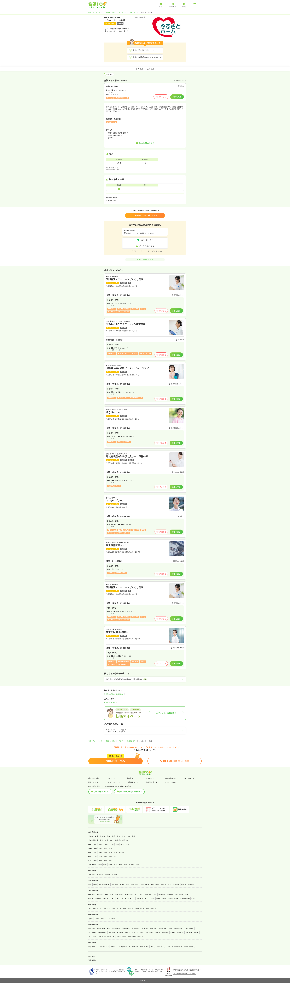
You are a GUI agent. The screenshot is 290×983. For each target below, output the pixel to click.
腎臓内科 (153, 928)
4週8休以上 (104, 947)
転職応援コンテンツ (134, 782)
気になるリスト (190, 778)
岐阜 (100, 848)
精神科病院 (129, 894)
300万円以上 (93, 908)
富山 (106, 840)
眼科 (142, 932)
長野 (127, 840)
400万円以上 (105, 908)
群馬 (127, 844)
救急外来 (114, 884)
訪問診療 (176, 884)
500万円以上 (116, 908)
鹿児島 (131, 864)
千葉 (112, 844)
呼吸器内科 (116, 928)
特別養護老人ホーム (182, 894)
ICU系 (122, 884)
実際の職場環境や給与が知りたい (147, 57)
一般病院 (91, 894)
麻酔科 (196, 932)
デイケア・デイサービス (126, 898)
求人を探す (150, 778)
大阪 (95, 852)
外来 (95, 884)
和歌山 (121, 852)
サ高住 (152, 898)
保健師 (107, 874)
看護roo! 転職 (110, 12)
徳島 (95, 860)
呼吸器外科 (178, 928)
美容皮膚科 (101, 928)
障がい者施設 (161, 898)
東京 (95, 844)
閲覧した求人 (93, 782)
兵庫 (105, 852)
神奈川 (101, 844)
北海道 (102, 836)
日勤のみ (104, 919)
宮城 (118, 836)
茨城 (117, 844)
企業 (193, 898)
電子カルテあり (189, 947)
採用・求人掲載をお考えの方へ (130, 792)
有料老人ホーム (109, 898)
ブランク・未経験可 (174, 947)
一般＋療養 (109, 894)
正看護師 (91, 874)
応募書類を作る (170, 778)
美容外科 (91, 928)
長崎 (110, 864)
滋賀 (110, 852)
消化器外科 (92, 932)
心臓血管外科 (189, 928)
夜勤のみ (112, 919)
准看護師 (100, 874)
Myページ (111, 778)
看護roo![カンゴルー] (95, 12)
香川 (100, 860)
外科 (170, 928)
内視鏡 (183, 884)
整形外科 (111, 932)
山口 (115, 856)
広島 (95, 856)
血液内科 (145, 928)
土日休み (114, 947)
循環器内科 (136, 928)
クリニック (139, 894)
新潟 (101, 840)
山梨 (122, 840)
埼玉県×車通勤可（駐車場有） (114, 694)
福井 (117, 840)
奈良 (115, 852)
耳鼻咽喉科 (149, 932)
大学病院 (100, 894)
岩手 (113, 836)
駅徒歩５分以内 (124, 947)
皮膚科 (157, 932)
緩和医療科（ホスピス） (137, 937)
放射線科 (188, 932)
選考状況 (130, 778)
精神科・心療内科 (177, 932)
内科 (108, 928)
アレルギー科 (121, 937)
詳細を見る (177, 97)
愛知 (95, 848)
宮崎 (125, 864)
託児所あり (161, 947)
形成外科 (120, 932)
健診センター (173, 898)
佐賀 (105, 864)
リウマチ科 (92, 937)
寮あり (152, 947)
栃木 (122, 844)
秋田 (123, 836)
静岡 (105, 848)
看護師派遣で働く (152, 782)
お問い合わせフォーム (101, 792)
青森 (108, 836)
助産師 (114, 874)
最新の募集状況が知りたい (144, 50)
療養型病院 (119, 894)
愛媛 (105, 860)
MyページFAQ (170, 782)
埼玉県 (121, 12)
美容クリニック (151, 894)
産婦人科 (135, 932)
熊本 (115, 864)
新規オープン (93, 947)
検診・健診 (155, 884)
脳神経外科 (102, 932)
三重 (110, 848)
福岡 (100, 864)
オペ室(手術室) (104, 884)
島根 (110, 856)
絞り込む (110, 74)
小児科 (127, 932)
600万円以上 (128, 908)
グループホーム (142, 898)
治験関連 (191, 884)
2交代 (90, 919)
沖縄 (137, 864)
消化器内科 (126, 928)
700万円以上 (139, 908)
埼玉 (107, 844)
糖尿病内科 (163, 928)
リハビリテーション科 (106, 937)
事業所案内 (92, 960)
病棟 (90, 884)
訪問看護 (134, 884)
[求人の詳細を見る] (145, 295)
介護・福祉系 (145, 884)
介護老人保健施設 (95, 898)
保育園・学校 (166, 884)
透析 (127, 884)
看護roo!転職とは (94, 778)
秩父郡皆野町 (131, 12)
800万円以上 (151, 908)
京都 (100, 852)
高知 (110, 860)
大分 (120, 864)
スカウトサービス (114, 782)
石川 (112, 840)
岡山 (100, 856)
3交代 (96, 919)
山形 (128, 836)
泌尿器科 (165, 932)
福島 (133, 836)
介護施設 (170, 894)
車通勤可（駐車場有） (111, 703)
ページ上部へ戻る (144, 259)
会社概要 (91, 956)
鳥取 (105, 856)
